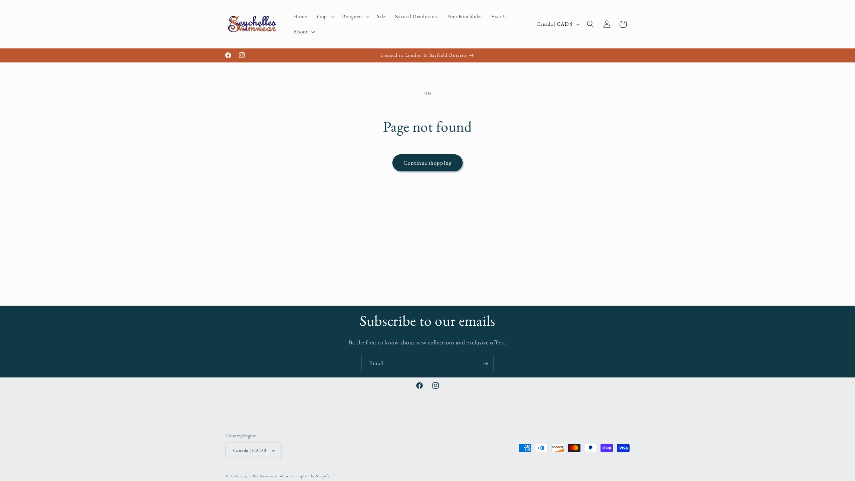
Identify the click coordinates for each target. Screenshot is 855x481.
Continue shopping (427, 162)
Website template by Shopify (304, 476)
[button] (324, 16)
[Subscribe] (485, 363)
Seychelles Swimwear (259, 476)
